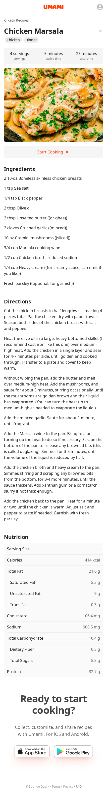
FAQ (79, 786)
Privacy (68, 786)
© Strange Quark (37, 786)
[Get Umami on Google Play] (73, 751)
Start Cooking (50, 152)
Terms (56, 786)
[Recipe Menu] (100, 31)
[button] (13, 40)
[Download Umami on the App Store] (32, 751)
